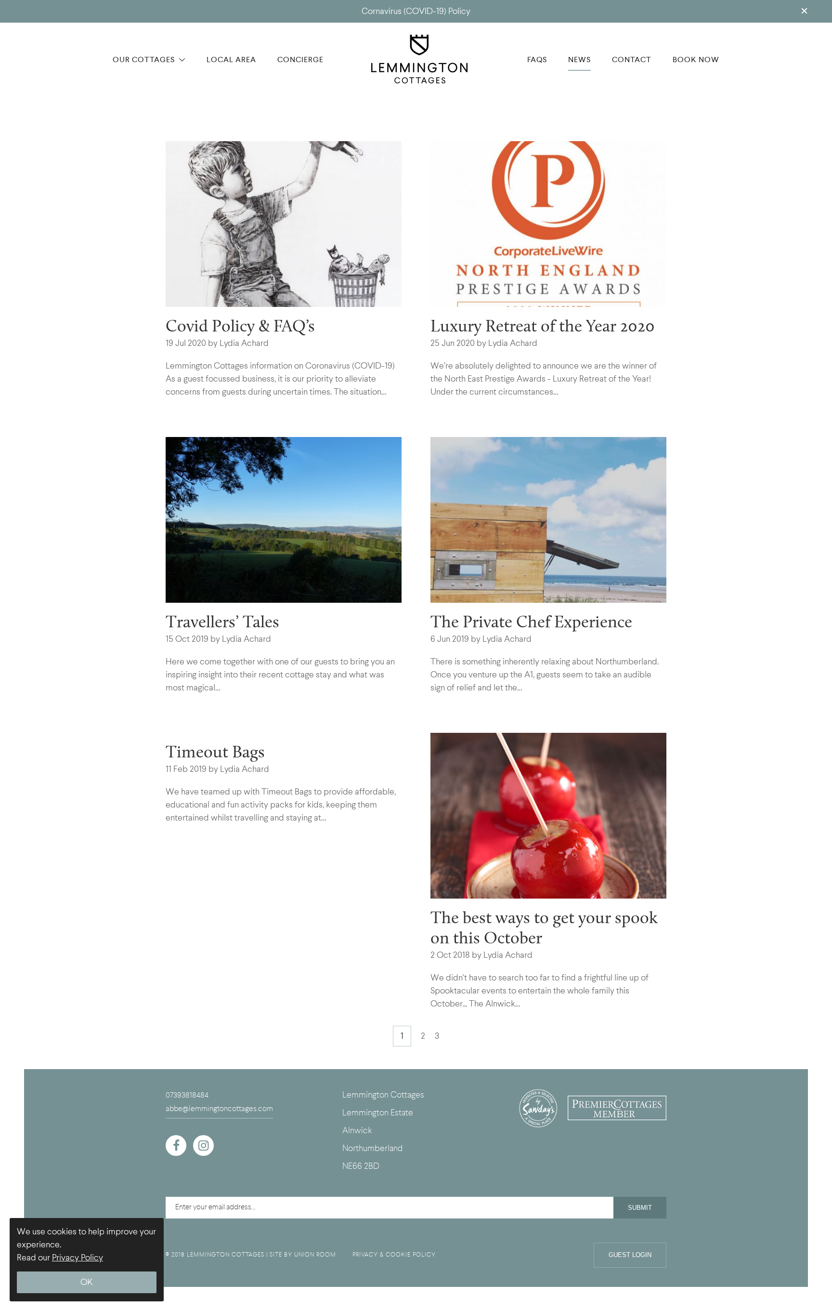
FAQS (537, 59)
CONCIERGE (300, 59)
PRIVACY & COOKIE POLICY (394, 1254)
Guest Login (630, 1254)
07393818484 (187, 1095)
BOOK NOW (696, 59)
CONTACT (631, 59)
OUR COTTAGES (145, 59)
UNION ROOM (315, 1254)
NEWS (579, 59)
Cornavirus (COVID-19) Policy (416, 11)
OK (86, 1282)
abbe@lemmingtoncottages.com (219, 1108)
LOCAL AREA (231, 59)
